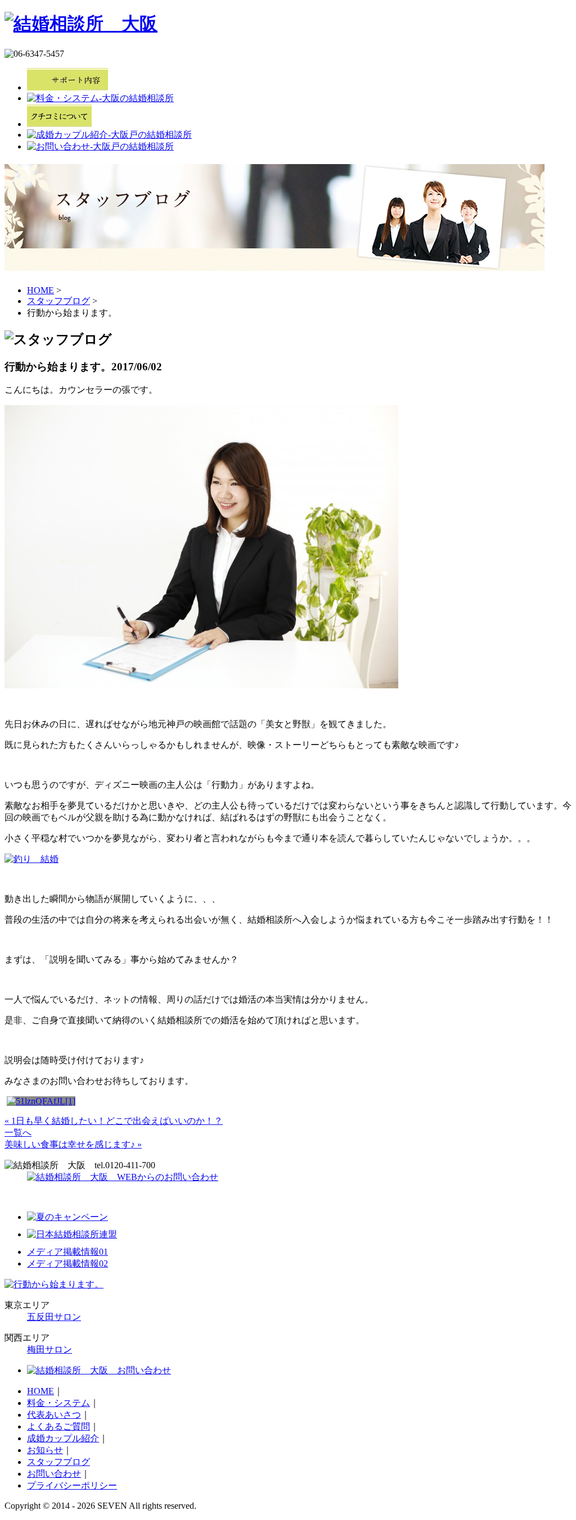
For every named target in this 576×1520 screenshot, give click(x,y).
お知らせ (45, 1450)
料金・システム (58, 1403)
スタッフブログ (58, 301)
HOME (40, 290)
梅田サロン (49, 1349)
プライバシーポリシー (72, 1485)
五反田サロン (54, 1317)
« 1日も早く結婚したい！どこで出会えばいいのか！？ (113, 1121)
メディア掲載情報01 (67, 1251)
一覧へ (18, 1132)
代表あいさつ (54, 1414)
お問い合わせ (54, 1473)
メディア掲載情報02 (67, 1263)
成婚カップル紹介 (63, 1438)
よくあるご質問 (58, 1426)
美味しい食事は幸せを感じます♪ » (73, 1144)
